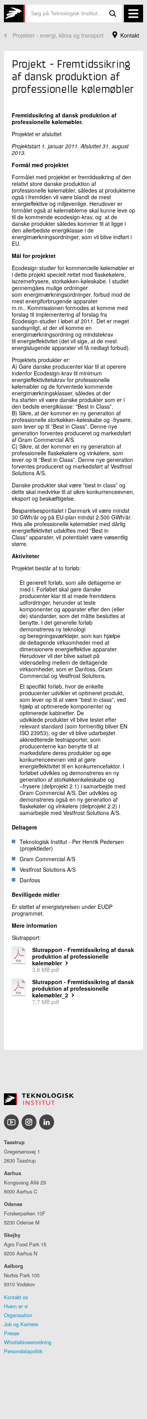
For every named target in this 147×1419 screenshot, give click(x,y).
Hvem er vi (16, 1306)
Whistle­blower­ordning (27, 1342)
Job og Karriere (21, 1324)
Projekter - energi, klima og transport (58, 35)
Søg (113, 13)
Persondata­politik (23, 1351)
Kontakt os (16, 1297)
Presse (11, 1333)
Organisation (18, 1315)
